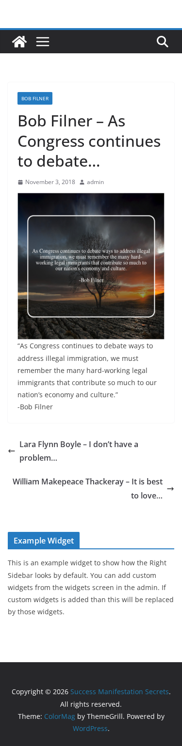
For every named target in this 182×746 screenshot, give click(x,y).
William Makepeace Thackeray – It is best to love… (88, 488)
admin (95, 182)
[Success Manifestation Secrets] (19, 41)
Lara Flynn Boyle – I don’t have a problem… (78, 451)
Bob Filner (35, 98)
